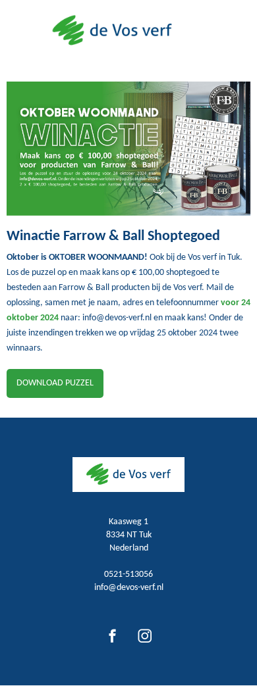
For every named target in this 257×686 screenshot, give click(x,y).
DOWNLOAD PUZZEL (55, 383)
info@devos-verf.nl (128, 588)
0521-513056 (128, 574)
